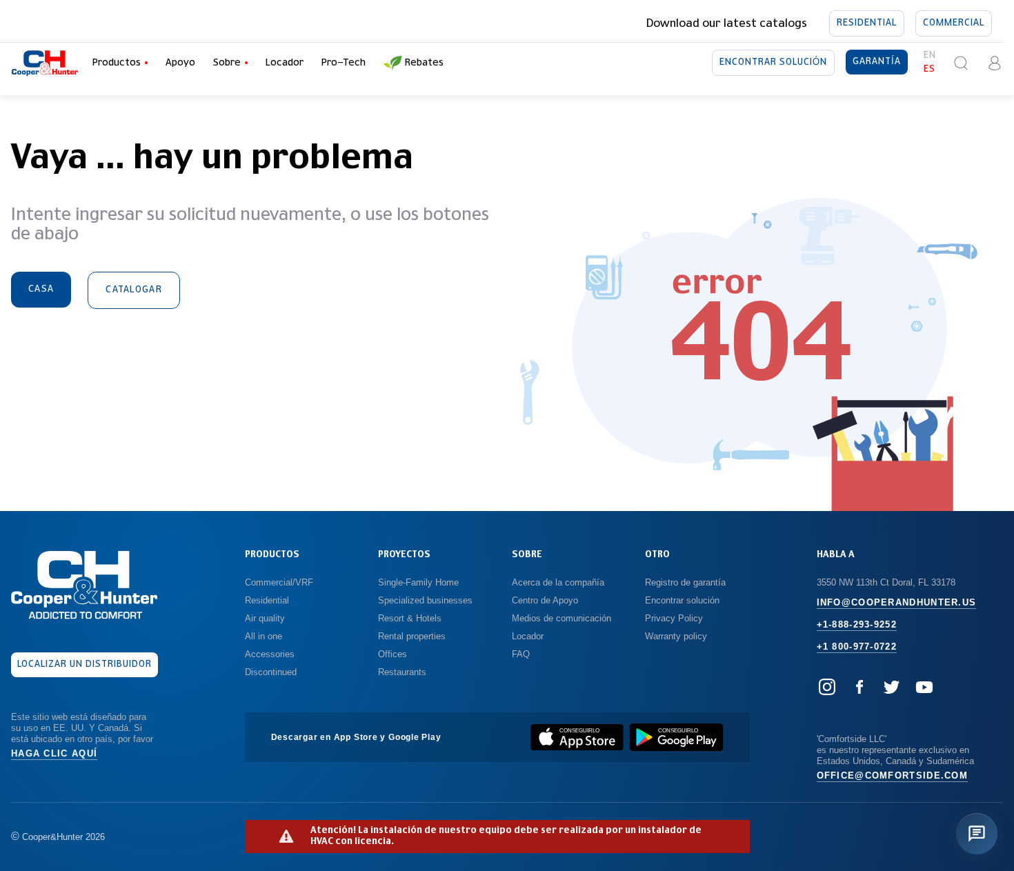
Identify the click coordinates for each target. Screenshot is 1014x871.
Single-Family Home (418, 582)
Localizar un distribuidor (84, 664)
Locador (285, 63)
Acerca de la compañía (558, 582)
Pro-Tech (343, 63)
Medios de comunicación (561, 618)
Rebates (424, 63)
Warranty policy (676, 636)
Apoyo (180, 63)
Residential (867, 23)
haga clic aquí (54, 753)
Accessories (270, 654)
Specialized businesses (425, 600)
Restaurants (402, 672)
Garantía (877, 61)
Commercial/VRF (279, 582)
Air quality (265, 618)
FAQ (521, 654)
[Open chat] (976, 833)
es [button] (929, 69)
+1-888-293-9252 (857, 624)
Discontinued (271, 672)
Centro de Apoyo (545, 600)
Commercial (953, 23)
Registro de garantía (685, 582)
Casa (41, 289)
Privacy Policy (674, 618)
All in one (263, 636)
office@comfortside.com (892, 775)
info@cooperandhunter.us (897, 602)
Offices (392, 654)
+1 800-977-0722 (857, 646)
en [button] (930, 55)
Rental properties (412, 636)
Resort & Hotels (409, 618)
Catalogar (134, 290)
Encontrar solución (773, 62)
